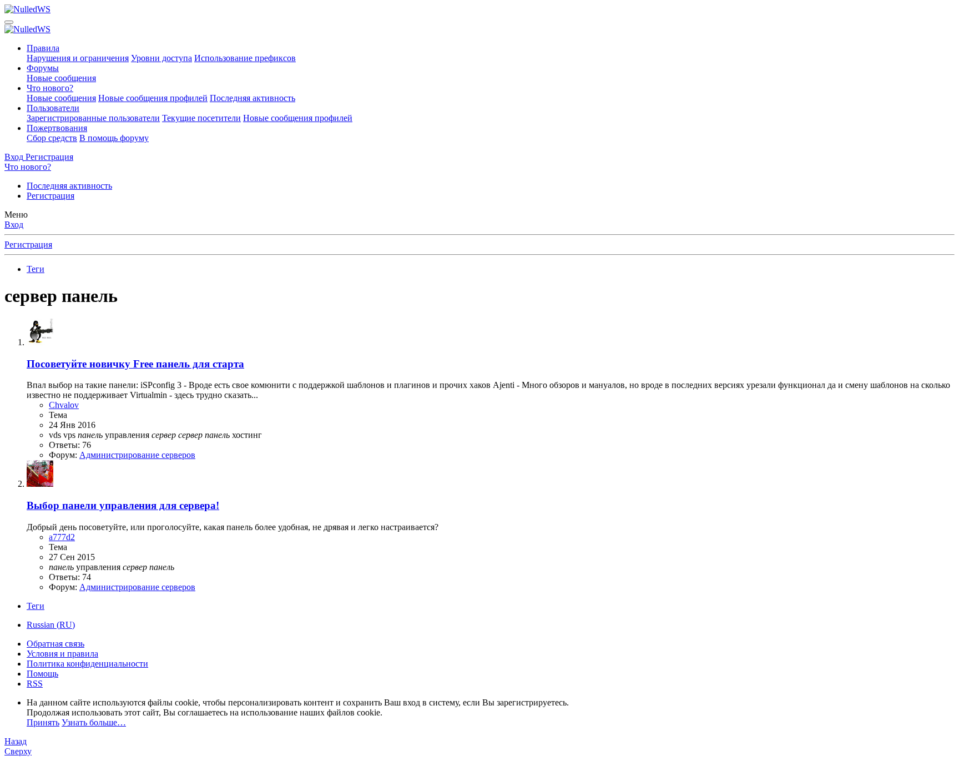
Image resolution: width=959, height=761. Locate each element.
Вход (13, 224)
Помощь (42, 673)
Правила (43, 48)
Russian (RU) (51, 624)
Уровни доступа (161, 58)
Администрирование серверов (137, 455)
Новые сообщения (61, 78)
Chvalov (64, 405)
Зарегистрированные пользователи (93, 118)
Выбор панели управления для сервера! (123, 505)
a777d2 (62, 537)
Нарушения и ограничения (78, 58)
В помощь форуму (114, 138)
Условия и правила (62, 653)
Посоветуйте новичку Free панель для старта (135, 364)
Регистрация (50, 195)
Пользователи (53, 108)
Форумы (43, 68)
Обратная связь (55, 643)
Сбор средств (52, 138)
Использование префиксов (245, 58)
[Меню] (8, 22)
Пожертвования (57, 128)
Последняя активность (252, 98)
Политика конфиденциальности (87, 663)
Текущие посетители (201, 118)
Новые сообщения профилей (153, 98)
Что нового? (50, 88)
